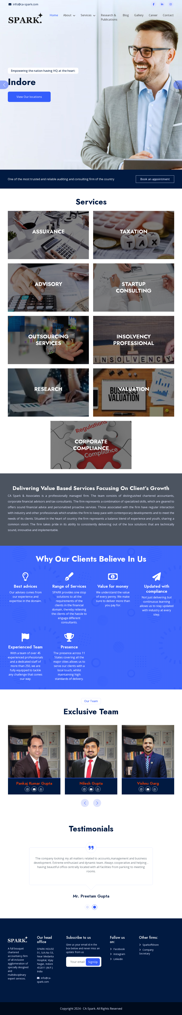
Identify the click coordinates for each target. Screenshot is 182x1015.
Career (153, 15)
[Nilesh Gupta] (34, 751)
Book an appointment (155, 179)
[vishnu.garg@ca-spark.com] (91, 789)
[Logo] (26, 17)
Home (54, 15)
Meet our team (27, 97)
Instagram (119, 954)
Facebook (119, 949)
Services (86, 15)
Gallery (138, 15)
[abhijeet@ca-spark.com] (144, 789)
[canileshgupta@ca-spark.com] (34, 789)
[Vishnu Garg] (91, 751)
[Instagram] (170, 4)
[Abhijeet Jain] (148, 751)
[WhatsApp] (41, 789)
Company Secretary (146, 951)
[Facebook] (153, 4)
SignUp (93, 962)
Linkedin (118, 959)
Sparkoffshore (151, 944)
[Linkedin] (162, 4)
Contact (168, 15)
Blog (126, 15)
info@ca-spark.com (25, 4)
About (67, 15)
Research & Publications (109, 17)
